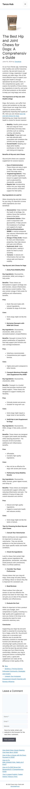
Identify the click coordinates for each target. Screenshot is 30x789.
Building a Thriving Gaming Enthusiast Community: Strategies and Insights (13, 671)
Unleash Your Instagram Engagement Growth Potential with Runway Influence (14, 679)
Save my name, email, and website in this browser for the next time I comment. (14, 732)
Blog (6, 666)
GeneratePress (15, 786)
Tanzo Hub (8, 4)
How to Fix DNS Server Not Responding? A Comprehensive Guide (12, 769)
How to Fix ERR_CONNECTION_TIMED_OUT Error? (13, 762)
